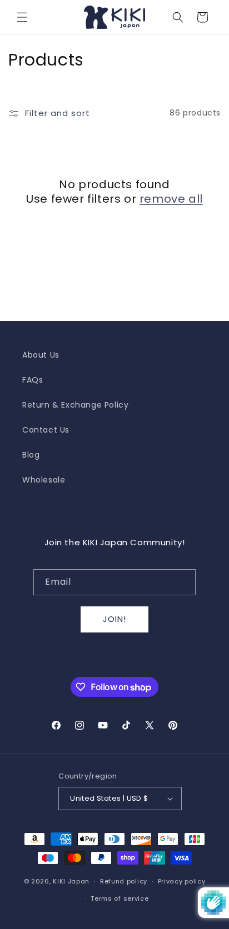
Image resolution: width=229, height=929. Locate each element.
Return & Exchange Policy (75, 404)
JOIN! (114, 619)
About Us (40, 354)
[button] (22, 17)
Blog (30, 454)
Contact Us (45, 429)
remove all (171, 199)
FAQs (32, 379)
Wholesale (43, 479)
